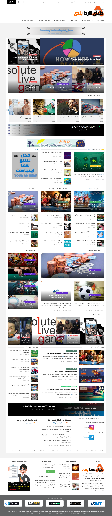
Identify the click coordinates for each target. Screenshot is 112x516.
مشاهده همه (13, 250)
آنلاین (89, 189)
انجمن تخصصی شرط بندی (91, 2)
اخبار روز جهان (29, 423)
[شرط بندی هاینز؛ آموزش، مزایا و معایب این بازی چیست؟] (100, 217)
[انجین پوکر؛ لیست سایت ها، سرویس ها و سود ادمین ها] (91, 393)
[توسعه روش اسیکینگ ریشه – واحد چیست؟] (34, 217)
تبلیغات (47, 2)
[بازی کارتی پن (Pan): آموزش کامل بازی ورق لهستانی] (67, 226)
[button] (6, 503)
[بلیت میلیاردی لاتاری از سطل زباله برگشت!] (20, 331)
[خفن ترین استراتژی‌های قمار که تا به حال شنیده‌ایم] (100, 243)
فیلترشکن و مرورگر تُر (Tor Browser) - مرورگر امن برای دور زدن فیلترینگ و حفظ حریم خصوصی (56, 436)
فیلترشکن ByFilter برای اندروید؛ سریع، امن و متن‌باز (59, 426)
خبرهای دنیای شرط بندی (95, 166)
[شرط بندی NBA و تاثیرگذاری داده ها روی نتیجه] (100, 234)
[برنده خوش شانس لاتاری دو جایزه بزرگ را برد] (67, 172)
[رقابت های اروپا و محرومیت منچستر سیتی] (34, 387)
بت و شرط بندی (97, 56)
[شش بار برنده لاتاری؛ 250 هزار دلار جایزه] (67, 163)
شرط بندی (90, 149)
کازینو (69, 451)
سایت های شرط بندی (63, 202)
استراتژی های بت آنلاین (95, 202)
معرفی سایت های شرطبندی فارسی (69, 386)
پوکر (73, 392)
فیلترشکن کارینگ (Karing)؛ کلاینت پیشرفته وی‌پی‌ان (58, 446)
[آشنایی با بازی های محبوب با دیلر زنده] (67, 217)
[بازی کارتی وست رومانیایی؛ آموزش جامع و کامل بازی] (67, 243)
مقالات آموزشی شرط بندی (87, 21)
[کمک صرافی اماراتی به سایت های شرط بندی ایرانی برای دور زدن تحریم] (24, 51)
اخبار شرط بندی (100, 21)
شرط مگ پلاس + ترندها (59, 21)
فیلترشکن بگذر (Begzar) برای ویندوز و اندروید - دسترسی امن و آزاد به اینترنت (56, 431)
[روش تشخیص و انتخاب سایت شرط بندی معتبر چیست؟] (34, 353)
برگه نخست (101, 2)
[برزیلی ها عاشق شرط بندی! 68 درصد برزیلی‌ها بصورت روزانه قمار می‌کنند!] (67, 181)
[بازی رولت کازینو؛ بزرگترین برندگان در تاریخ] (34, 243)
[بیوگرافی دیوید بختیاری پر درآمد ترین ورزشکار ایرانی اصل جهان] (75, 486)
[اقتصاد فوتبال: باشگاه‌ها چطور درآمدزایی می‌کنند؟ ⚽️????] (72, 51)
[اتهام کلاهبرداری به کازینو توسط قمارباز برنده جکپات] (67, 155)
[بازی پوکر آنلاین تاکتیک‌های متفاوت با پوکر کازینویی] (100, 226)
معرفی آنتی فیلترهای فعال (59, 423)
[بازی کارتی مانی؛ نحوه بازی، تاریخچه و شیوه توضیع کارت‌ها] (67, 234)
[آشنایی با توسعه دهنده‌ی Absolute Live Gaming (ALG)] (24, 79)
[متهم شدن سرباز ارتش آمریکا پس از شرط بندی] (88, 79)
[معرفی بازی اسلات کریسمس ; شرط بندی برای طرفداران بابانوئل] (34, 370)
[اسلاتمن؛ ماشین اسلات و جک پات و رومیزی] (91, 375)
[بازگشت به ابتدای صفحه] (4, 512)
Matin (87, 179)
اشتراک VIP (80, 2)
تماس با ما (54, 2)
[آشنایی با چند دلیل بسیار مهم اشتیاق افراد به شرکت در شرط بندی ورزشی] (34, 378)
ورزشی (27, 451)
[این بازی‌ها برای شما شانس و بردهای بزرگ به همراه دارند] (91, 357)
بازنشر (42, 2)
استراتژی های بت (73, 21)
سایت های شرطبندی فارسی (43, 21)
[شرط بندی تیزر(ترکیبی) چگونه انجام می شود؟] (89, 162)
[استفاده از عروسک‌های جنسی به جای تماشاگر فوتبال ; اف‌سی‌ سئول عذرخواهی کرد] (34, 396)
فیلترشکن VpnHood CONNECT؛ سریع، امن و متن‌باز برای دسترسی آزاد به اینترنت (57, 441)
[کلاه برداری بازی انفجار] (34, 226)
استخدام (60, 2)
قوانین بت (72, 2)
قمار (63, 356)
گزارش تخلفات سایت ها (27, 21)
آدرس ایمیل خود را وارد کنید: (48, 465)
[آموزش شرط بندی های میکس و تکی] (34, 361)
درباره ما (66, 2)
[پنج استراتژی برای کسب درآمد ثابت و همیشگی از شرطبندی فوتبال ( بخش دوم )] (75, 476)
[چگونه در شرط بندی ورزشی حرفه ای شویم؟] (75, 467)
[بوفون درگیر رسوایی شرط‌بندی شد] (44, 331)
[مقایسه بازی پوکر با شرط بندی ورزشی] (56, 79)
